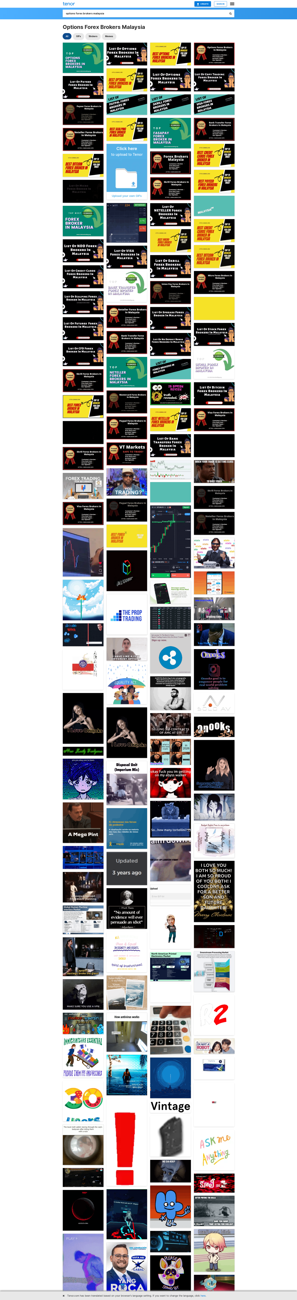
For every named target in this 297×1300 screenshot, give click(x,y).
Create (204, 4)
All (67, 36)
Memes (109, 36)
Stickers (93, 36)
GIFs (78, 36)
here (203, 1295)
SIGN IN (220, 4)
